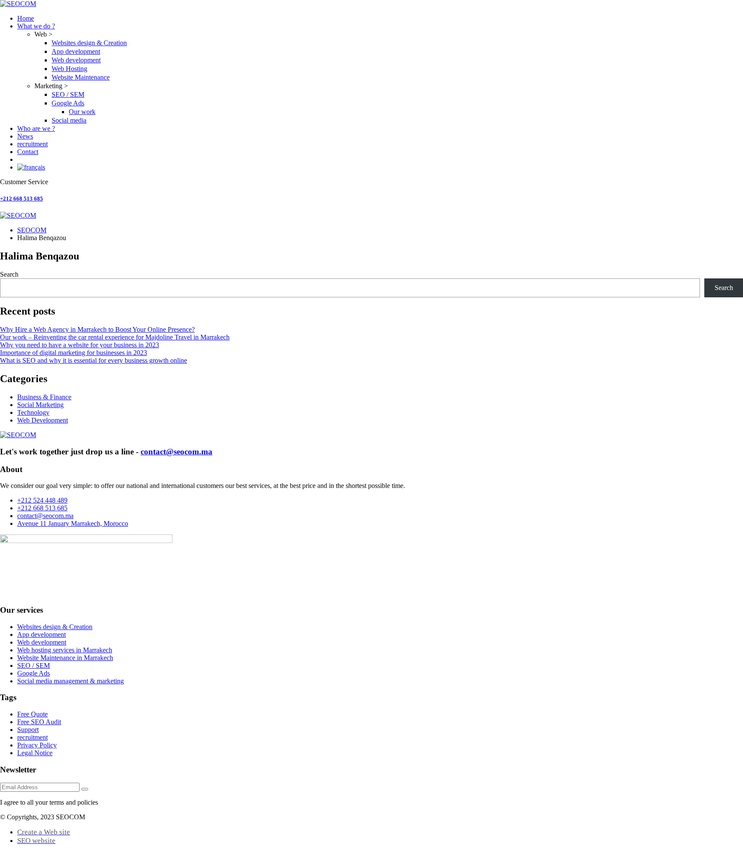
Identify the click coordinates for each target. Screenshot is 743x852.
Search (9, 274)
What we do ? (36, 26)
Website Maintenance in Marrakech (65, 657)
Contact (27, 151)
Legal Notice (34, 752)
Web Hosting (69, 68)
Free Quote (32, 714)
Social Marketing (40, 404)
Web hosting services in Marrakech (64, 650)
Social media (69, 120)
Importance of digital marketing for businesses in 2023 (73, 352)
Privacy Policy (37, 745)
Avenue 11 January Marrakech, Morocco (72, 523)
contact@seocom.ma (176, 451)
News (25, 136)
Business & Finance (44, 397)
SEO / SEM (68, 94)
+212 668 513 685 (21, 198)
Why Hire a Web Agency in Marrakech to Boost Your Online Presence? (97, 329)
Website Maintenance (81, 77)
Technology (33, 412)
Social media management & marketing (70, 681)
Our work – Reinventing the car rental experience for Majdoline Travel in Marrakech (115, 337)
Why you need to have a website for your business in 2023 (79, 345)
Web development (76, 60)
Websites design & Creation (89, 42)
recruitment (32, 144)
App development (76, 51)
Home (25, 18)
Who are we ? (36, 128)
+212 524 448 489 (42, 500)
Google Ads (68, 103)
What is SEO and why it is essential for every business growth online (93, 360)
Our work (82, 111)
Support (28, 729)
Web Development (42, 420)
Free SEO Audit (39, 721)
